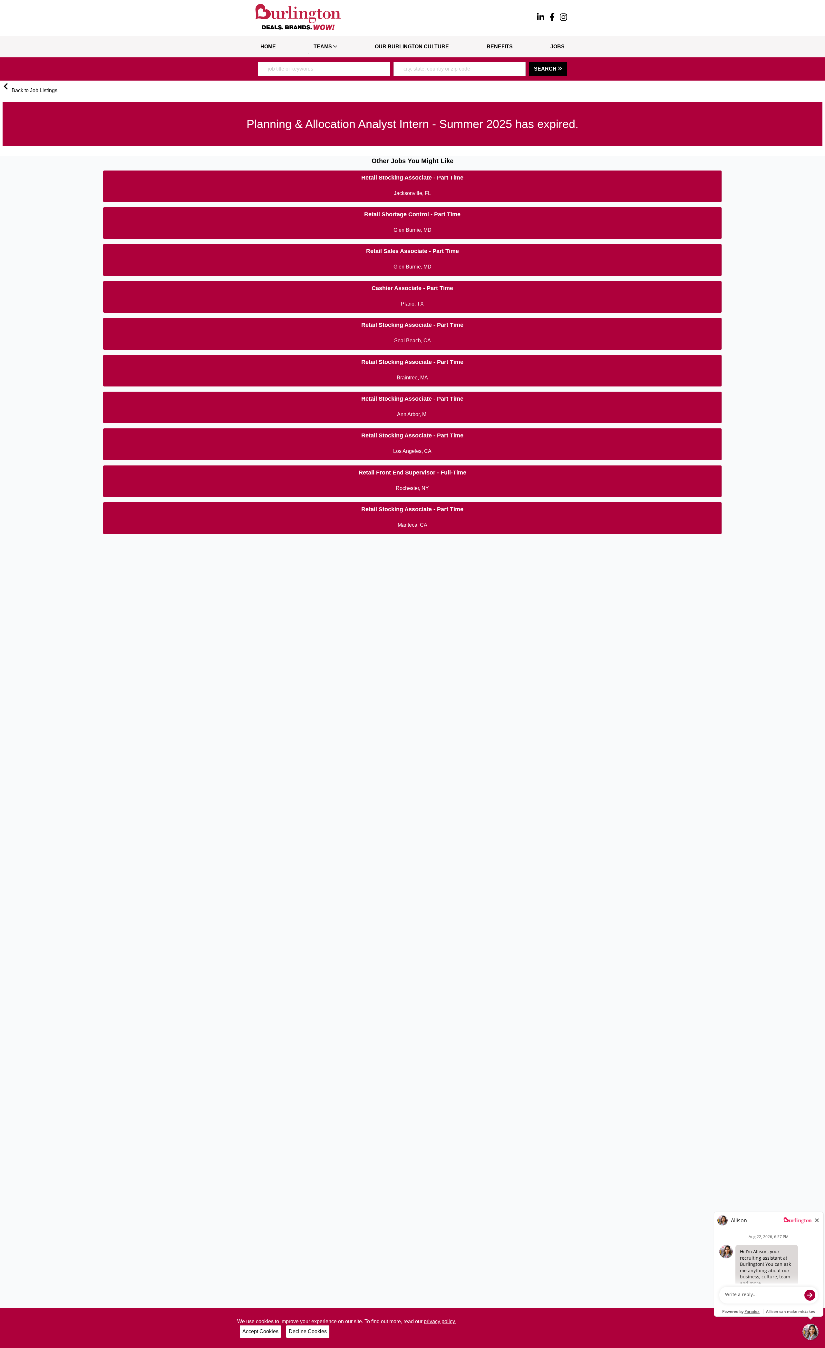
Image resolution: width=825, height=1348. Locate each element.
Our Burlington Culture (412, 46)
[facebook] (552, 18)
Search (546, 69)
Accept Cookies (260, 1331)
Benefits (500, 46)
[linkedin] (540, 18)
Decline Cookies (308, 1331)
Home (268, 46)
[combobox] (324, 69)
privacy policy (440, 1321)
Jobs (557, 46)
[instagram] (563, 18)
